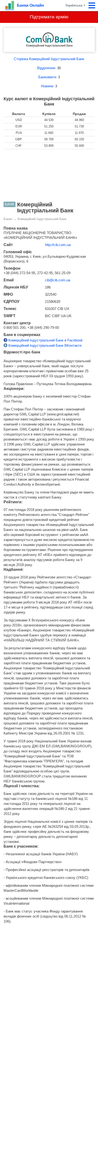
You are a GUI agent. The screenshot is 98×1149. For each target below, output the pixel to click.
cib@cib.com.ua (57, 280)
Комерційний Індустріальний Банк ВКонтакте (44, 345)
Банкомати (47, 77)
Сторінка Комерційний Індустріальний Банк (49, 59)
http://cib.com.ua (58, 245)
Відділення (46, 68)
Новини (47, 86)
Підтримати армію (49, 16)
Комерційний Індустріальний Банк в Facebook (45, 340)
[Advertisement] (49, 175)
